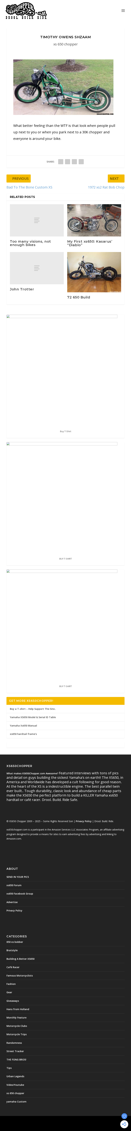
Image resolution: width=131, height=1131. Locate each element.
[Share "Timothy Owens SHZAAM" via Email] (81, 161)
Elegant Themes (58, 1120)
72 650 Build (78, 297)
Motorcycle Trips (16, 1034)
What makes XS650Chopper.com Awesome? (32, 773)
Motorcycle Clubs (16, 1026)
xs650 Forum (13, 885)
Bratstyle (12, 950)
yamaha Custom (16, 1101)
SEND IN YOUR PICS (17, 876)
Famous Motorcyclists (19, 975)
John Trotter (22, 289)
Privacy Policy (84, 821)
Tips (9, 1068)
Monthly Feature (16, 1017)
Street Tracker (15, 1051)
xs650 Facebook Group (19, 893)
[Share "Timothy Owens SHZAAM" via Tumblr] (67, 161)
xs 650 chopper (65, 44)
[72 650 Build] (94, 272)
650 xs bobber (14, 942)
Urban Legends (15, 1076)
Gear (9, 992)
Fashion (11, 984)
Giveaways (12, 1000)
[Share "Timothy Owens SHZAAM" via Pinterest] (74, 161)
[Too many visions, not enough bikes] (37, 220)
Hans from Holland (17, 1009)
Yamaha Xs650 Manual (23, 725)
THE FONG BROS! (16, 1059)
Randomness (14, 1042)
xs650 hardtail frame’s (23, 734)
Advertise (12, 902)
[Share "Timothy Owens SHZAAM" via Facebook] (60, 161)
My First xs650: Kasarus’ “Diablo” (89, 243)
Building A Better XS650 (20, 958)
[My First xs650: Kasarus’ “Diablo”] (94, 220)
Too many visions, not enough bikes (30, 243)
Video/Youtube (15, 1084)
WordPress (90, 1120)
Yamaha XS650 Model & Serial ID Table (33, 717)
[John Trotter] (37, 268)
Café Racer (12, 967)
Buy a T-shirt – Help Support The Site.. (33, 708)
